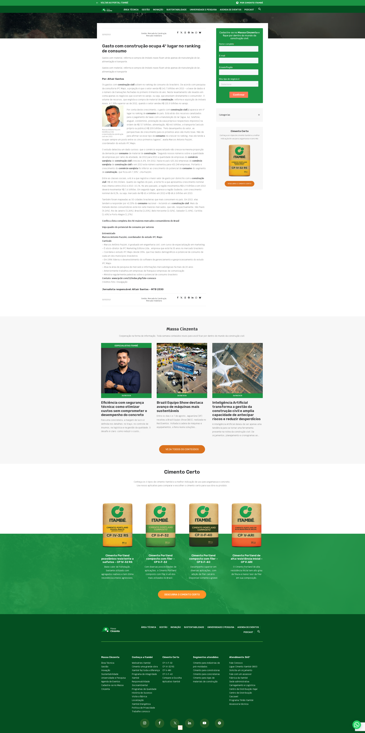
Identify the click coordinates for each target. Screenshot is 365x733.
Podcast (249, 10)
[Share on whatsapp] (196, 32)
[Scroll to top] (180, 727)
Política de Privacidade (143, 707)
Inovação (158, 10)
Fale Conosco (236, 663)
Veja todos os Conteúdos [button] (182, 449)
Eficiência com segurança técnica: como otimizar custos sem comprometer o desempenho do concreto (124, 409)
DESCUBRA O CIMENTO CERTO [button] (239, 184)
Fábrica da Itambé (238, 677)
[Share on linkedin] (192, 32)
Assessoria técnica (238, 704)
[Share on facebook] (177, 32)
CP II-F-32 (167, 663)
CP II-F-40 (167, 674)
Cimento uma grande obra (145, 666)
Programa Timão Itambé (241, 700)
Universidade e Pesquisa (203, 10)
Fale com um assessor (240, 674)
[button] (97, 3)
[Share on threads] (185, 32)
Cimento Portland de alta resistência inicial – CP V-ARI (246, 559)
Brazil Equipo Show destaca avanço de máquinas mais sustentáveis (180, 407)
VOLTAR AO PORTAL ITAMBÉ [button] (114, 3)
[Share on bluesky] (200, 32)
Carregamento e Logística (242, 685)
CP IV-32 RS (168, 666)
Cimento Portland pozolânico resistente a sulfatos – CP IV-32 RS (117, 559)
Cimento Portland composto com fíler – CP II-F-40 (203, 559)
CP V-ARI (166, 670)
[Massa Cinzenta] (106, 10)
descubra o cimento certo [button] (182, 594)
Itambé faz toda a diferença (146, 670)
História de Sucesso (142, 692)
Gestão (146, 10)
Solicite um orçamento (240, 670)
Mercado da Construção (157, 33)
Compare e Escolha (172, 677)
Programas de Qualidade (144, 689)
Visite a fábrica (139, 696)
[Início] (251, 3)
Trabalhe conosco (141, 711)
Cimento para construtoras (206, 670)
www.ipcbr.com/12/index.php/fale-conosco (134, 278)
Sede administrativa (239, 681)
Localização (138, 700)
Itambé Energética (141, 704)
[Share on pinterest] (188, 32)
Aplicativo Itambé (171, 681)
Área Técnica (131, 10)
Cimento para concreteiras (206, 674)
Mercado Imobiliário (154, 36)
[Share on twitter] (181, 32)
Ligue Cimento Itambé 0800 (243, 666)
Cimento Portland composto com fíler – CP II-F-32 (160, 559)
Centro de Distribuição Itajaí (243, 689)
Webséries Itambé (141, 663)
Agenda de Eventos (230, 10)
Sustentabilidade (176, 10)
